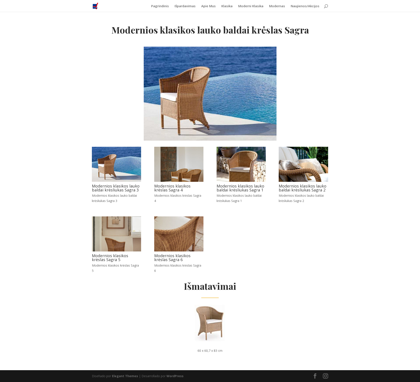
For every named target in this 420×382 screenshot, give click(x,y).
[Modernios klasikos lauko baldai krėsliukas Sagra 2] (303, 181)
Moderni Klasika (250, 6)
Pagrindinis (160, 6)
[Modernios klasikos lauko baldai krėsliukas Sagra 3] (116, 181)
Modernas (277, 6)
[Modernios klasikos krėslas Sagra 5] (116, 250)
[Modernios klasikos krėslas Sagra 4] (178, 181)
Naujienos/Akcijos (305, 6)
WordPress (175, 376)
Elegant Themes (125, 376)
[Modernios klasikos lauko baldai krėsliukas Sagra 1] (241, 181)
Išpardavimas (185, 6)
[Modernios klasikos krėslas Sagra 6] (178, 250)
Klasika (227, 6)
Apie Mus (208, 6)
